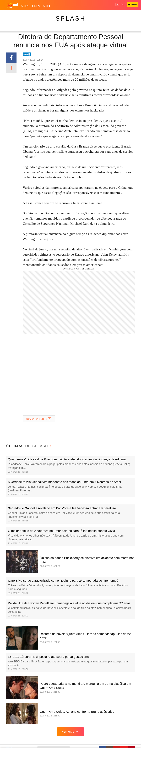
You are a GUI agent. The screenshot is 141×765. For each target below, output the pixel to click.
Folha (103, 16)
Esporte (116, 16)
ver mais (68, 731)
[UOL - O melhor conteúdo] (13, 5)
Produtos (8, 16)
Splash (129, 16)
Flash (21, 16)
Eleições (34, 16)
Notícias (48, 16)
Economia (90, 16)
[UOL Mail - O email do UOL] (117, 4)
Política (62, 16)
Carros (76, 16)
